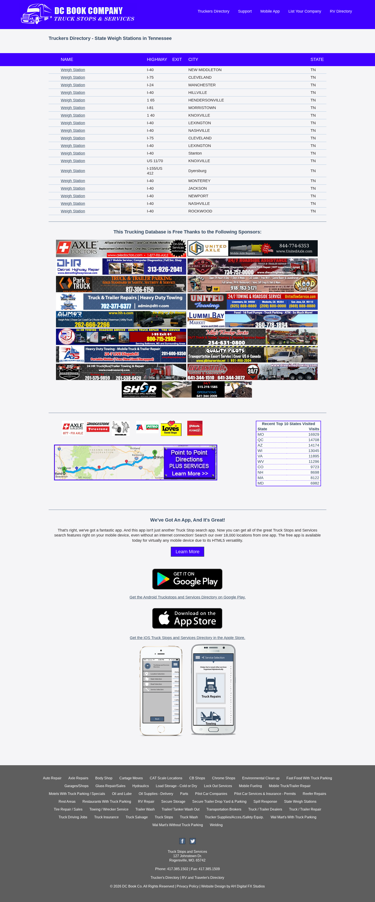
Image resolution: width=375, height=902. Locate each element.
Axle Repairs (78, 778)
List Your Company (304, 11)
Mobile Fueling (250, 786)
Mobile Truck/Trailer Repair (290, 786)
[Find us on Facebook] (182, 843)
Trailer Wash (145, 809)
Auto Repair (52, 778)
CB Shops (197, 778)
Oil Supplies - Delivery (156, 794)
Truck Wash (189, 817)
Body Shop (103, 778)
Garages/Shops (76, 786)
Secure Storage (173, 801)
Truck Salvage (137, 817)
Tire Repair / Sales (68, 809)
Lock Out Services (218, 786)
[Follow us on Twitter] (193, 843)
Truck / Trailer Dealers (265, 809)
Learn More (187, 551)
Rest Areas (67, 801)
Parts (184, 794)
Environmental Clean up (261, 778)
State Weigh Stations (300, 801)
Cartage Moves (131, 778)
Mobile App (270, 11)
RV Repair (146, 801)
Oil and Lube (122, 794)
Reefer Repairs (314, 794)
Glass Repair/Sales (110, 786)
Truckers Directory (213, 11)
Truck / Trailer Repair (305, 809)
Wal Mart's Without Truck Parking (177, 825)
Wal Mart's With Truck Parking (293, 817)
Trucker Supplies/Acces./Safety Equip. (234, 817)
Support (245, 11)
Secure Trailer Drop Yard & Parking (219, 801)
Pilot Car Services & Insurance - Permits (265, 794)
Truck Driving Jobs (73, 817)
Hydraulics (140, 786)
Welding (216, 825)
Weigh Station (73, 70)
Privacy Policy (188, 886)
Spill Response (265, 801)
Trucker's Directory (165, 877)
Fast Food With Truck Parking (309, 778)
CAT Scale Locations (166, 778)
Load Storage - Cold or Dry (176, 786)
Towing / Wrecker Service (108, 809)
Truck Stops (164, 817)
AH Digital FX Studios (248, 886)
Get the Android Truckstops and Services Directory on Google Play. (188, 597)
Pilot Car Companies (211, 794)
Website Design (213, 886)
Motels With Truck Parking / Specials (77, 794)
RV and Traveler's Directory (203, 877)
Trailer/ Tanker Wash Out (180, 809)
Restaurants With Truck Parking (106, 801)
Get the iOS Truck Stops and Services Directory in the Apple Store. (187, 638)
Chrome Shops (223, 778)
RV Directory (341, 11)
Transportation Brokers (223, 809)
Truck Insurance (106, 817)
